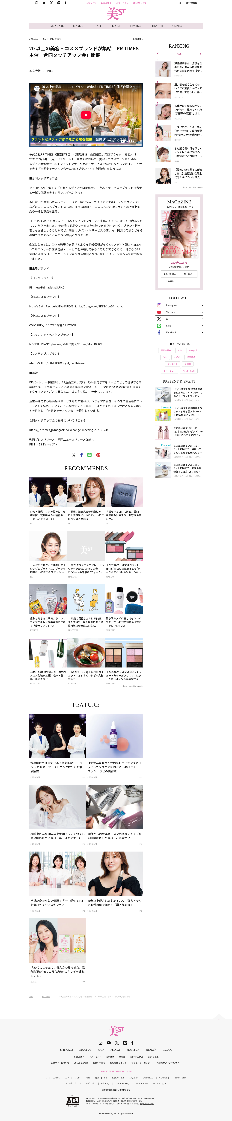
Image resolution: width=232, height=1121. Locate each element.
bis (105, 1077)
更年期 (122, 1056)
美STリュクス (139, 3)
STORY (77, 1077)
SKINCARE (57, 26)
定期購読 (170, 281)
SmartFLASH (148, 1077)
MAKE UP (79, 26)
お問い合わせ (99, 1062)
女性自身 (133, 1077)
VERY (67, 1077)
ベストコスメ (122, 3)
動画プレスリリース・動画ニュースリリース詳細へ (61, 439)
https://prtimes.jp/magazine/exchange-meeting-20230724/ (68, 430)
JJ (46, 1077)
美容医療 (110, 1056)
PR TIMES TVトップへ (43, 444)
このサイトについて (60, 1062)
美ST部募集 (191, 3)
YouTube (170, 312)
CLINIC (177, 26)
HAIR (98, 26)
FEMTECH (136, 26)
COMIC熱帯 (164, 1077)
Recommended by (129, 686)
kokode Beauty (122, 1083)
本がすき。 (91, 1083)
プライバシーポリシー (141, 1062)
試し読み (188, 273)
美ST (97, 1077)
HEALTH (157, 26)
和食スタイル (118, 1077)
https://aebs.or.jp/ (147, 1103)
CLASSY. (56, 1077)
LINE (168, 325)
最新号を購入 (170, 273)
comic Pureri (180, 1077)
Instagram (171, 305)
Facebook (171, 332)
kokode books (141, 1083)
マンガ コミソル (73, 1083)
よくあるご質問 (81, 1062)
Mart (88, 1077)
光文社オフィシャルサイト (169, 1062)
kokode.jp (105, 1083)
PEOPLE (115, 26)
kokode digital (159, 1083)
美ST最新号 (106, 3)
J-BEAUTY (91, 3)
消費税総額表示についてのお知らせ (116, 1090)
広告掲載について (118, 1062)
